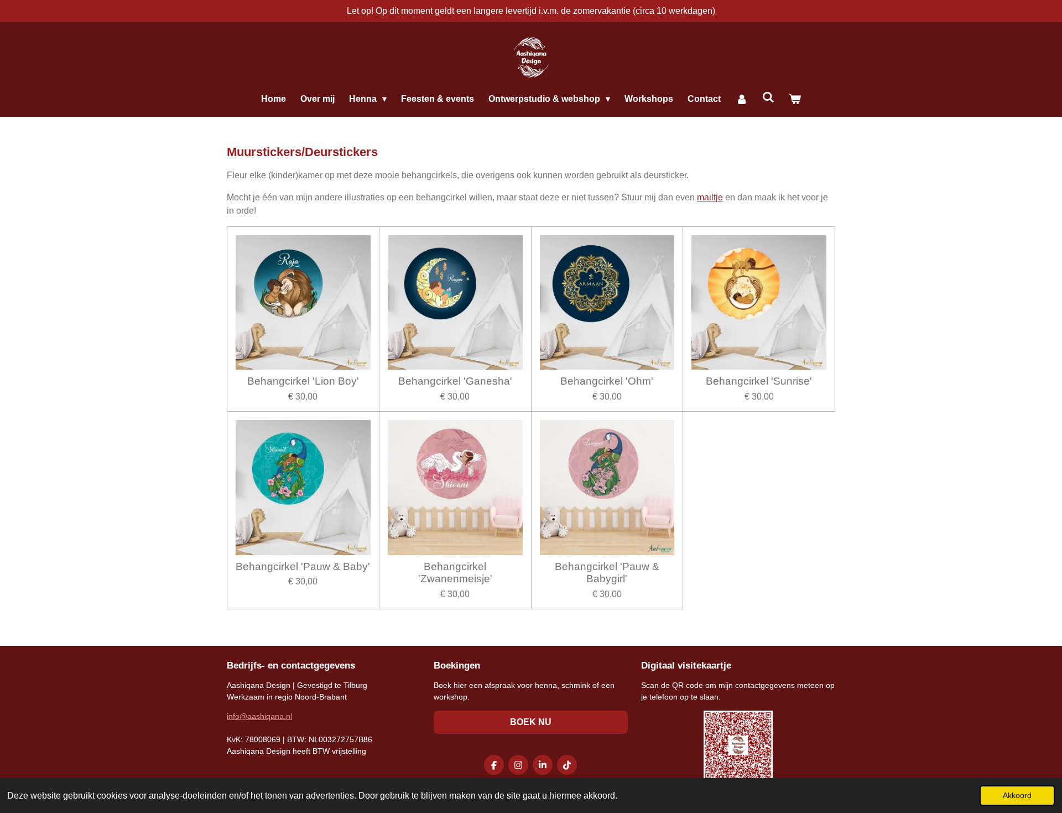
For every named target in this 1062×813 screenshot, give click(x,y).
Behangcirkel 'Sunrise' (759, 381)
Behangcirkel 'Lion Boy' (303, 381)
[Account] (741, 99)
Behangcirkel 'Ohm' (606, 381)
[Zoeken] (768, 97)
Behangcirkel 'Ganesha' (455, 381)
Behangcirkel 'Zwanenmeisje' (455, 572)
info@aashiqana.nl (259, 716)
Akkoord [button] (1017, 795)
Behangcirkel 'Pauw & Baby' (303, 566)
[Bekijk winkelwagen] (795, 99)
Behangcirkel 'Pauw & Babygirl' (607, 572)
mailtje (710, 197)
